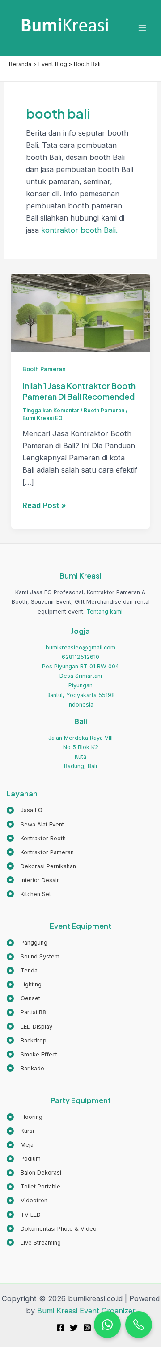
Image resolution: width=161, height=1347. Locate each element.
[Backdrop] (27, 1040)
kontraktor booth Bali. (79, 229)
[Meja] (20, 1144)
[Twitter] (74, 1328)
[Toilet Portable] (33, 1186)
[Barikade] (25, 1068)
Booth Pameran (44, 369)
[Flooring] (24, 1117)
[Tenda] (22, 970)
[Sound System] (33, 956)
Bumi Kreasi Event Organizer (86, 1310)
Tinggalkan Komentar (50, 410)
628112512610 (80, 657)
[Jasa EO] (24, 810)
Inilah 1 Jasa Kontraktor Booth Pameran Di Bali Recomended (79, 391)
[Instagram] (87, 1328)
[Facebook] (60, 1328)
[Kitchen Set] (29, 894)
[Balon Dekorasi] (34, 1172)
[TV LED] (24, 1214)
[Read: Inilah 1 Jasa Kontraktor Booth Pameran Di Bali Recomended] (80, 311)
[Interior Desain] (33, 880)
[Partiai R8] (26, 1012)
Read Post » (44, 506)
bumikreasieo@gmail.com (80, 647)
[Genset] (23, 998)
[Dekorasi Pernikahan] (41, 866)
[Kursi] (20, 1130)
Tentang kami (104, 611)
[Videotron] (27, 1200)
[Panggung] (27, 942)
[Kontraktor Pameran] (40, 852)
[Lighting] (24, 984)
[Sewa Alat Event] (35, 824)
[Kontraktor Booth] (36, 838)
